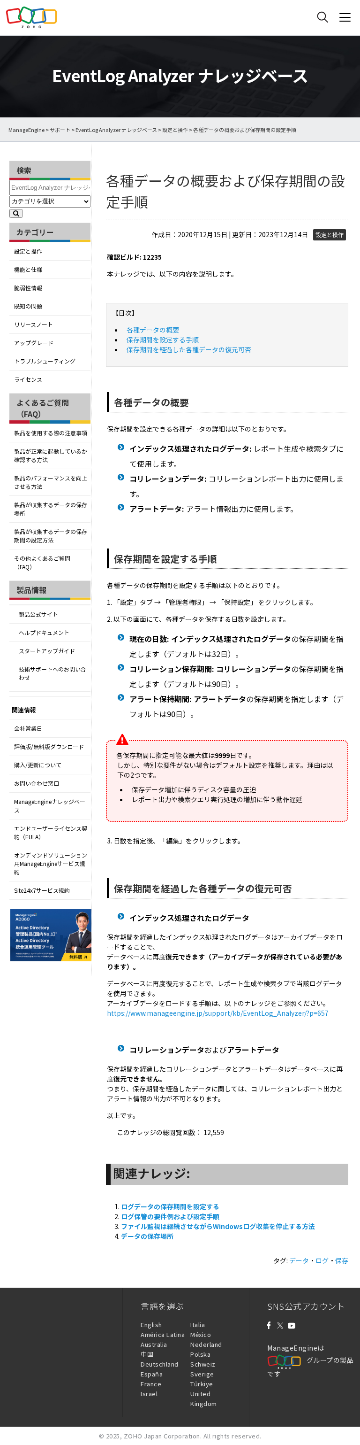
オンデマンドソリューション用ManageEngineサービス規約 (50, 863)
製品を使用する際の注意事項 (50, 433)
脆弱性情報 (28, 288)
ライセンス (28, 379)
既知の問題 (28, 306)
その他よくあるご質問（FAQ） (42, 562)
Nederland (206, 1344)
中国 (147, 1354)
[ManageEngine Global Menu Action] (345, 17)
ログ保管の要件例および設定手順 (170, 1216)
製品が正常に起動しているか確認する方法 (50, 455)
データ (299, 1260)
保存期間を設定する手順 (163, 339)
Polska (200, 1354)
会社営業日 (28, 728)
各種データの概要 (153, 329)
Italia (197, 1324)
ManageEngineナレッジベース (49, 805)
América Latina (163, 1334)
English (151, 1324)
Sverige (202, 1373)
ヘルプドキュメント (44, 632)
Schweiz (203, 1364)
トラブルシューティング (44, 361)
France (151, 1383)
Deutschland (160, 1364)
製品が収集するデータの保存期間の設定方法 (50, 535)
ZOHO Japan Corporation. (163, 1435)
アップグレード (33, 343)
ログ (322, 1260)
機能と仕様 (28, 269)
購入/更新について (37, 765)
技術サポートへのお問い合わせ (52, 673)
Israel (149, 1393)
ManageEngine (26, 130)
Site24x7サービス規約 (42, 890)
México (200, 1334)
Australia (154, 1344)
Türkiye (201, 1383)
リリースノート (33, 324)
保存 (341, 1260)
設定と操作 (175, 130)
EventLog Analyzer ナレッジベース (116, 130)
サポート (60, 130)
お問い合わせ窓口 (36, 783)
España (152, 1373)
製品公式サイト (38, 614)
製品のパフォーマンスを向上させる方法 (50, 482)
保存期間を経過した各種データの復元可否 (189, 349)
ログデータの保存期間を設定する (170, 1206)
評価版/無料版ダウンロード (49, 746)
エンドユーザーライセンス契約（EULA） (50, 832)
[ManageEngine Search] (322, 17)
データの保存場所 (147, 1236)
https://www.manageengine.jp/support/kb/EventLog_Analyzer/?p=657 (218, 1013)
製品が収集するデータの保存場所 (50, 509)
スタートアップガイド (47, 651)
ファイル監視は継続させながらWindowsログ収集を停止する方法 (218, 1226)
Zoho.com (31, 17)
